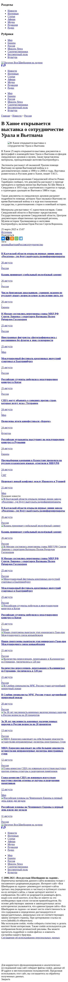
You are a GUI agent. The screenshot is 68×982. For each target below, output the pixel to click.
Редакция (13, 25)
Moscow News (15, 48)
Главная (5, 115)
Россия (11, 45)
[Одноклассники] (12, 238)
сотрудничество (34, 244)
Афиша (11, 19)
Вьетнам (14, 244)
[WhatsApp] (16, 238)
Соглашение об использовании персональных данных (30, 937)
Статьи (11, 16)
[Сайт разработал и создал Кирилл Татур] (29, 962)
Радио (11, 27)
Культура (12, 57)
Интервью (13, 13)
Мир (10, 40)
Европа (11, 43)
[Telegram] (21, 238)
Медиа (11, 22)
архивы (5, 244)
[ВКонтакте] (3, 238)
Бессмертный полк (18, 54)
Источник (6, 232)
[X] (7, 238)
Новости (12, 10)
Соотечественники (18, 51)
